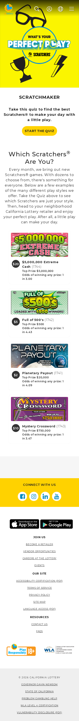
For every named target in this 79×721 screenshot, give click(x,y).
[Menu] (71, 9)
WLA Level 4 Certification (39, 705)
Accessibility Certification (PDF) (39, 581)
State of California (39, 691)
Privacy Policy (39, 595)
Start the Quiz (39, 131)
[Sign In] (49, 9)
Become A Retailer (39, 544)
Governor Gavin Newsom (39, 684)
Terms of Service (39, 588)
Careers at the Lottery (40, 558)
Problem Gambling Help (39, 698)
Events (39, 565)
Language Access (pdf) (39, 609)
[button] (37, 9)
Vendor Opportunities (39, 551)
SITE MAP (39, 602)
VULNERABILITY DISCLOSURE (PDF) (39, 712)
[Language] (61, 9)
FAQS (39, 631)
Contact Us (39, 624)
